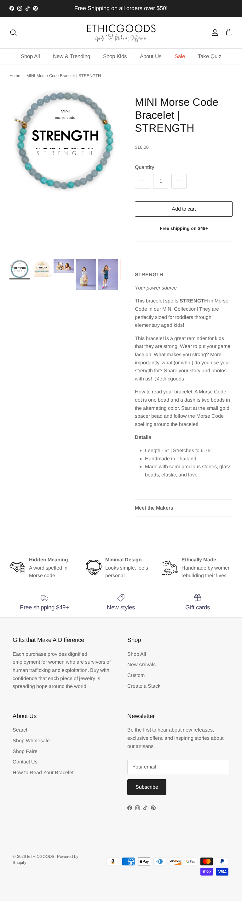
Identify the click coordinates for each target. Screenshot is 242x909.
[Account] (214, 32)
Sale (180, 56)
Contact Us (25, 761)
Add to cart (184, 209)
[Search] (13, 32)
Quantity (144, 167)
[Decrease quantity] (142, 181)
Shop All (30, 56)
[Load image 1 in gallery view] (65, 141)
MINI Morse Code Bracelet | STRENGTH (63, 75)
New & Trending (71, 56)
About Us (151, 56)
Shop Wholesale (31, 740)
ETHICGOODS (41, 856)
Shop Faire (25, 751)
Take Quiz (210, 56)
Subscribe (146, 787)
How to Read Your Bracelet (43, 772)
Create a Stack (143, 686)
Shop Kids (115, 56)
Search (21, 730)
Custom (136, 675)
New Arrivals (141, 664)
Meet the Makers (154, 508)
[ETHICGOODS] (121, 33)
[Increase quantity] (179, 181)
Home (14, 75)
